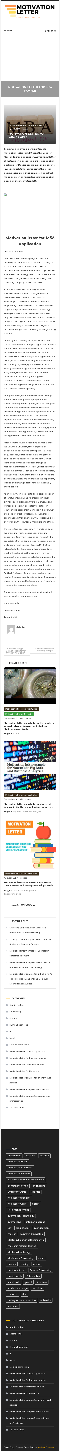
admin (26, 129)
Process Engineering (40, 1270)
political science (16, 1270)
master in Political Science (22, 1246)
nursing (24, 1264)
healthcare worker (17, 1203)
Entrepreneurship (13, 893)
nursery (12, 1264)
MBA (15, 617)
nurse (41, 1258)
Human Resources (19, 1024)
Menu (10, 30)
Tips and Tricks (17, 1107)
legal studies (23, 1228)
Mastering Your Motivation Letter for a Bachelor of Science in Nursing (28, 930)
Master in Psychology (19, 1252)
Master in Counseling (31, 1234)
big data (17, 811)
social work (14, 1282)
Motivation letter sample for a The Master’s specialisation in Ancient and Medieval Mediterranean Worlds (29, 726)
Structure (42, 1282)
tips (24, 1294)
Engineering (16, 1011)
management (42, 1228)
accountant (14, 1155)
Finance (13, 1018)
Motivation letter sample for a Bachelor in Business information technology (30, 965)
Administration (17, 1005)
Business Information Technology (26, 1179)
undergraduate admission (22, 1300)
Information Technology (21, 1215)
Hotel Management (18, 1209)
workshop (13, 1306)
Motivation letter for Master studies (26, 125)
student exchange (18, 1288)
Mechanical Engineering (20, 1258)
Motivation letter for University (18, 714)
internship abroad (35, 1222)
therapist (13, 1294)
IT (10, 1031)
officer (36, 1264)
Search (49, 30)
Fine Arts (35, 1191)
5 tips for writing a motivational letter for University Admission (16, 650)
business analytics (32, 811)
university (45, 1300)
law (9, 1228)
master (12, 1234)
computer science (18, 1185)
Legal (12, 1038)
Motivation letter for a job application (28, 1051)
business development (24, 890)
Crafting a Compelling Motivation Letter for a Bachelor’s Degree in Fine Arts (31, 942)
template (37, 1288)
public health (15, 1276)
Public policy (33, 1276)
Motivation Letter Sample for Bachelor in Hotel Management (29, 953)
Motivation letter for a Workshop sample (44, 649)
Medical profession (19, 1044)
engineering (39, 1185)
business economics (19, 1173)
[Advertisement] (30, 57)
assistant (30, 1155)
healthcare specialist (19, 1197)
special (28, 1282)
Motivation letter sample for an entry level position (30, 1080)
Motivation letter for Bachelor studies (28, 1058)
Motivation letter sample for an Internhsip (30, 1089)
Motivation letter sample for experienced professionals (30, 1098)
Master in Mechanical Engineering (26, 1240)
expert (29, 718)
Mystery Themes (46, 1447)
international (15, 1222)
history (16, 733)
